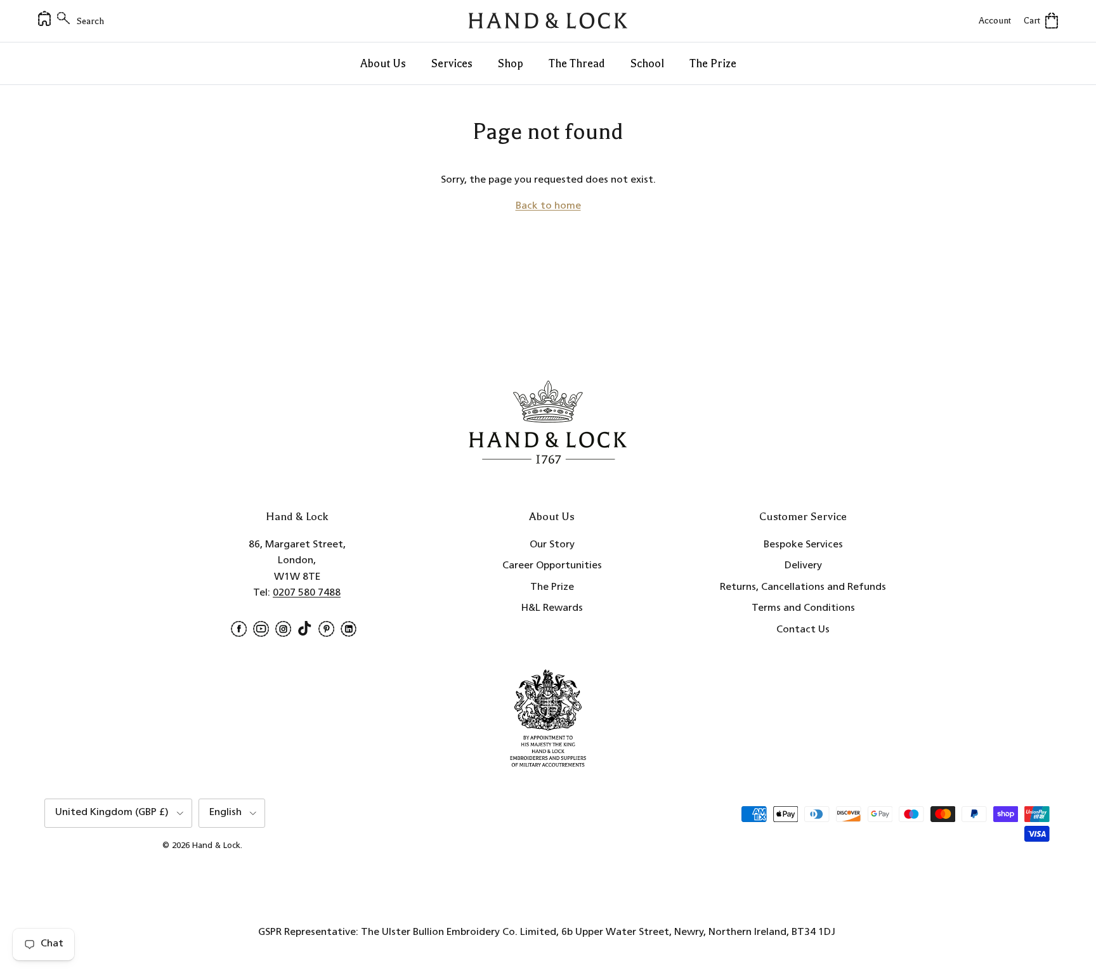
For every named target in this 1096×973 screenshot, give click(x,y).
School (647, 63)
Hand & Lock (216, 846)
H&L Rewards (552, 608)
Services (452, 63)
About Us (383, 63)
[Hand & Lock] (548, 21)
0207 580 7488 (307, 593)
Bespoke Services (803, 545)
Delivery (803, 566)
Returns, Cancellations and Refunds (803, 587)
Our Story (552, 545)
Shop (510, 63)
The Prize (712, 63)
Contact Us (803, 630)
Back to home (548, 206)
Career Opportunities (552, 566)
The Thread (577, 63)
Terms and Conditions (803, 608)
